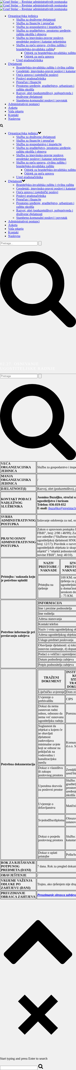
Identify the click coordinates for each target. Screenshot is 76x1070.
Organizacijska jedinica (23, 16)
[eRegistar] (33, 5)
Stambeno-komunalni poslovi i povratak (41, 100)
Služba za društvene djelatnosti (36, 19)
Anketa (12, 107)
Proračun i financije (28, 82)
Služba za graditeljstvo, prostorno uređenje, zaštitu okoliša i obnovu (43, 32)
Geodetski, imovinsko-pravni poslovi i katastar (46, 71)
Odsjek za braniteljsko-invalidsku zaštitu (50, 53)
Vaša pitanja (16, 111)
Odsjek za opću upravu (39, 56)
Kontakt (13, 115)
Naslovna (14, 118)
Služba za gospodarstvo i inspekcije (39, 27)
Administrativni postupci (24, 104)
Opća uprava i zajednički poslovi (37, 75)
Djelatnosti (15, 64)
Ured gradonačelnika (29, 60)
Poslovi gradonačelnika (31, 78)
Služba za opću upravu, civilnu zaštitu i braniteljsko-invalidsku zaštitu (41, 164)
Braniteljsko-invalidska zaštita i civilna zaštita (45, 67)
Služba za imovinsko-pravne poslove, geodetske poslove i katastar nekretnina (41, 39)
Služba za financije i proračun (35, 23)
